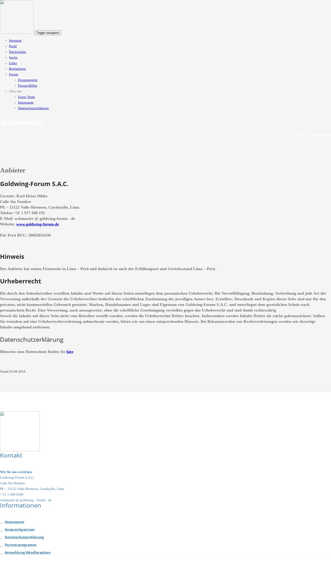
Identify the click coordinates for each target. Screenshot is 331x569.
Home (302, 134)
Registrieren (17, 69)
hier (69, 351)
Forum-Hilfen (27, 85)
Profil (13, 46)
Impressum (26, 102)
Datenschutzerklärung (33, 108)
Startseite (15, 40)
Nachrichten (17, 52)
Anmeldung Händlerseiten (28, 552)
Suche (13, 57)
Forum (13, 74)
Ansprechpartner (20, 529)
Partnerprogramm (20, 544)
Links (13, 63)
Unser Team (26, 97)
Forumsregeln (27, 80)
